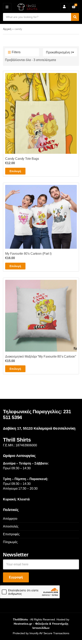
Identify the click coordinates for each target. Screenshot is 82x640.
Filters (16, 52)
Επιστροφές (11, 534)
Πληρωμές (10, 542)
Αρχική (7, 29)
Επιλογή (15, 171)
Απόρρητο (10, 518)
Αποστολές (11, 526)
